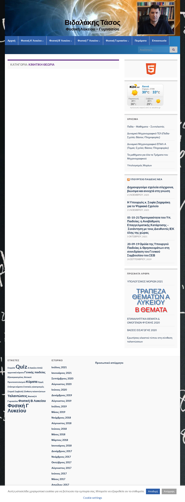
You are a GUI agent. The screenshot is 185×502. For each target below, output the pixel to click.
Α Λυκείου (32, 368)
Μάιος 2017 (58, 479)
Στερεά (11, 391)
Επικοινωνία (159, 40)
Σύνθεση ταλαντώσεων (34, 391)
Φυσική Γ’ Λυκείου (88, 40)
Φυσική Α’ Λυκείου (31, 40)
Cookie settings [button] (92, 497)
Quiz (21, 366)
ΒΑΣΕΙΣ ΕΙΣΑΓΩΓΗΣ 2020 (142, 330)
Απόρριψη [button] (169, 491)
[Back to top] (176, 493)
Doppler (11, 368)
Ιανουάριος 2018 (61, 445)
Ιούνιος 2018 (59, 428)
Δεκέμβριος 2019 (61, 395)
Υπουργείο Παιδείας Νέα (146, 179)
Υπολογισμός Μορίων (139, 165)
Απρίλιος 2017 (60, 484)
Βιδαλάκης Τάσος (92, 22)
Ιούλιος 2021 (59, 367)
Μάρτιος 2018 (59, 439)
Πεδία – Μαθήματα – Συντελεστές (145, 126)
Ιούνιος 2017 (59, 473)
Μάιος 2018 (58, 434)
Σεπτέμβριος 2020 (62, 378)
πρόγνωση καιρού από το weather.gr (145, 108)
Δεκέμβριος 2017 (61, 451)
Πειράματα (141, 40)
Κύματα (31, 382)
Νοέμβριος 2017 (61, 456)
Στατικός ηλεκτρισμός (33, 387)
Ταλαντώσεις (17, 396)
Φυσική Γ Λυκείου (18, 407)
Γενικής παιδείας (35, 372)
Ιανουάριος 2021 (61, 372)
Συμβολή (19, 391)
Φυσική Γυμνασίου (117, 40)
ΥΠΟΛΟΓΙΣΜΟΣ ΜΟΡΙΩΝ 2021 (145, 281)
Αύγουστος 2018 (61, 423)
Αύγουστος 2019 (61, 400)
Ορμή (40, 382)
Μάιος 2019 (58, 411)
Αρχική (11, 40)
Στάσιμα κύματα (15, 387)
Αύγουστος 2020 (61, 384)
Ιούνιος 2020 (59, 389)
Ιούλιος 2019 (59, 406)
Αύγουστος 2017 (61, 467)
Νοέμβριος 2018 (61, 417)
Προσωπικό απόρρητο (109, 362)
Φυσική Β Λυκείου (32, 401)
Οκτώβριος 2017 (61, 462)
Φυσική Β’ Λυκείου (60, 40)
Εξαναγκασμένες (15, 377)
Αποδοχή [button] (153, 491)
